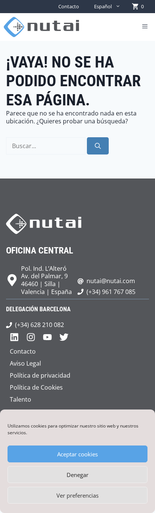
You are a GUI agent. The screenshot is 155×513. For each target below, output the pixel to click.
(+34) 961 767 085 (111, 292)
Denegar (77, 474)
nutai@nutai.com (111, 281)
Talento (20, 399)
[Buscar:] (46, 146)
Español (103, 6)
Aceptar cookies (77, 454)
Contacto (68, 6)
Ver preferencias (77, 495)
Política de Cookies (36, 387)
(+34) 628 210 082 (39, 325)
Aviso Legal (25, 363)
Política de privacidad (40, 375)
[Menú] (144, 27)
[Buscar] (98, 145)
